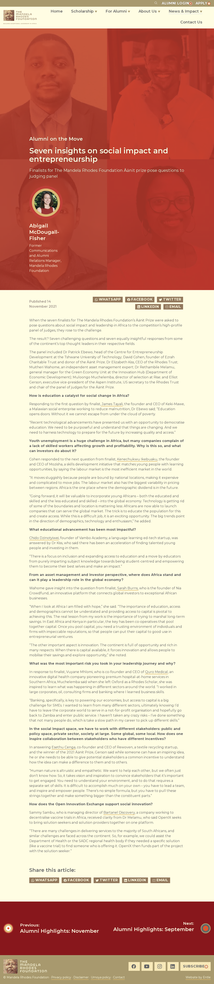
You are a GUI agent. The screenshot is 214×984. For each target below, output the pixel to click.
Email (175, 307)
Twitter (172, 299)
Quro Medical (156, 672)
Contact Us (191, 22)
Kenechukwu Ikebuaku (137, 459)
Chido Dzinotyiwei (44, 538)
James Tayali (112, 404)
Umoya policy (101, 977)
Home (57, 11)
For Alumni (118, 11)
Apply (201, 3)
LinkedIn (150, 307)
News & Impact (185, 11)
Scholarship (84, 11)
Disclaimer (81, 977)
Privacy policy (61, 977)
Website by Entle (198, 977)
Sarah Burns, (127, 588)
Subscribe (194, 966)
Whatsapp (110, 299)
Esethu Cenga (63, 747)
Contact (119, 977)
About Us (149, 11)
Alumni (175, 3)
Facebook (142, 299)
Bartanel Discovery (119, 812)
